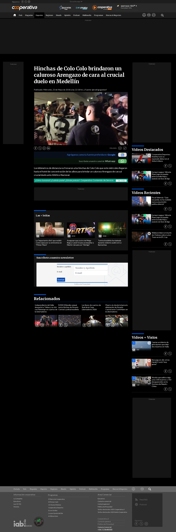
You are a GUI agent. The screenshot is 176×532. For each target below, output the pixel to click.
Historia (16, 507)
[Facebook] (22, 1)
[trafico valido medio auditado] (39, 526)
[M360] (149, 17)
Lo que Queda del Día (55, 513)
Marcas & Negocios (113, 15)
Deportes (39, 15)
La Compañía (18, 499)
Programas (98, 15)
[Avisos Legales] (144, 17)
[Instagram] (29, 1)
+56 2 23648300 (105, 529)
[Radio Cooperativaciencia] (82, 7)
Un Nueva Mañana (54, 505)
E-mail (59, 272)
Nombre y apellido (64, 267)
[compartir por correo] (120, 148)
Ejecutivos (17, 501)
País (20, 15)
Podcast (76, 15)
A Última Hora (53, 516)
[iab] (22, 529)
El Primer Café (53, 502)
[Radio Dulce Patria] (65, 7)
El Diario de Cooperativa (56, 499)
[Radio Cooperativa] (102, 7)
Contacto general (104, 504)
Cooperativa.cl (103, 519)
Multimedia (86, 15)
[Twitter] (25, 1)
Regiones (49, 15)
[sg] (153, 17)
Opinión (67, 15)
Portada (17, 489)
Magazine (29, 15)
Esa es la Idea (52, 510)
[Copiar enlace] (125, 148)
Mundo (58, 15)
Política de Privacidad (82, 284)
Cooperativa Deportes (55, 508)
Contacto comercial (104, 501)
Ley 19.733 (17, 504)
